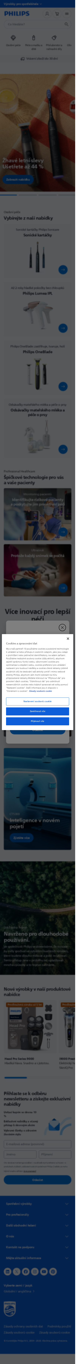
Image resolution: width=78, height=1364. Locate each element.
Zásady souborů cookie (40, 691)
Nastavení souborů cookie (37, 701)
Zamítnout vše (37, 711)
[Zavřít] (68, 638)
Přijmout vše (37, 721)
